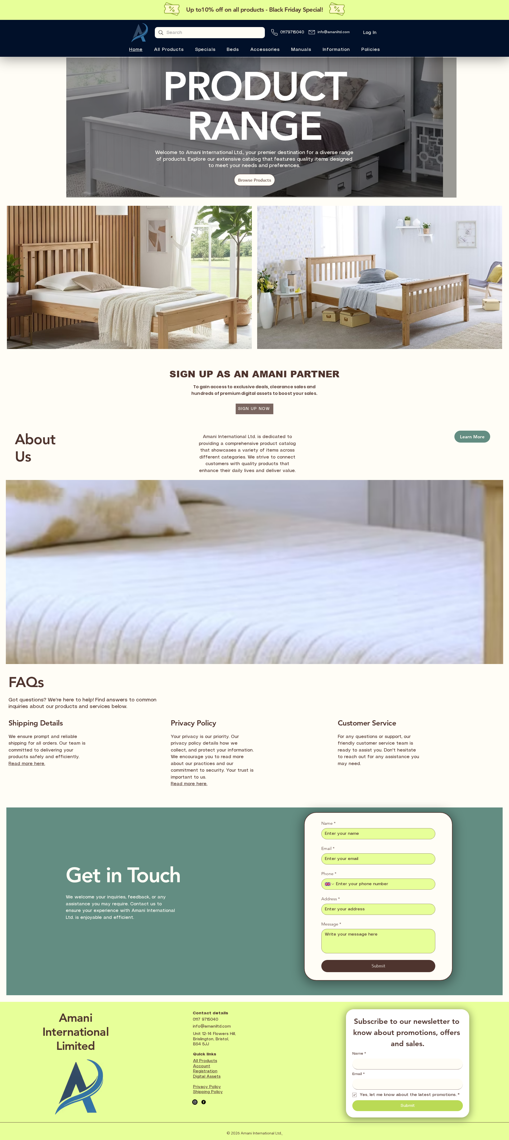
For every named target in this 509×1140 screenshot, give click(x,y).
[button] (205, 49)
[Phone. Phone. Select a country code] (330, 884)
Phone (328, 873)
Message (331, 924)
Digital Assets (207, 1076)
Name (328, 823)
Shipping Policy (208, 1092)
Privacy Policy (207, 1087)
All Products (205, 1061)
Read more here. (189, 784)
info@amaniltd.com (334, 32)
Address (330, 898)
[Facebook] (203, 1102)
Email (328, 848)
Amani (75, 1018)
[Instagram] (195, 1102)
